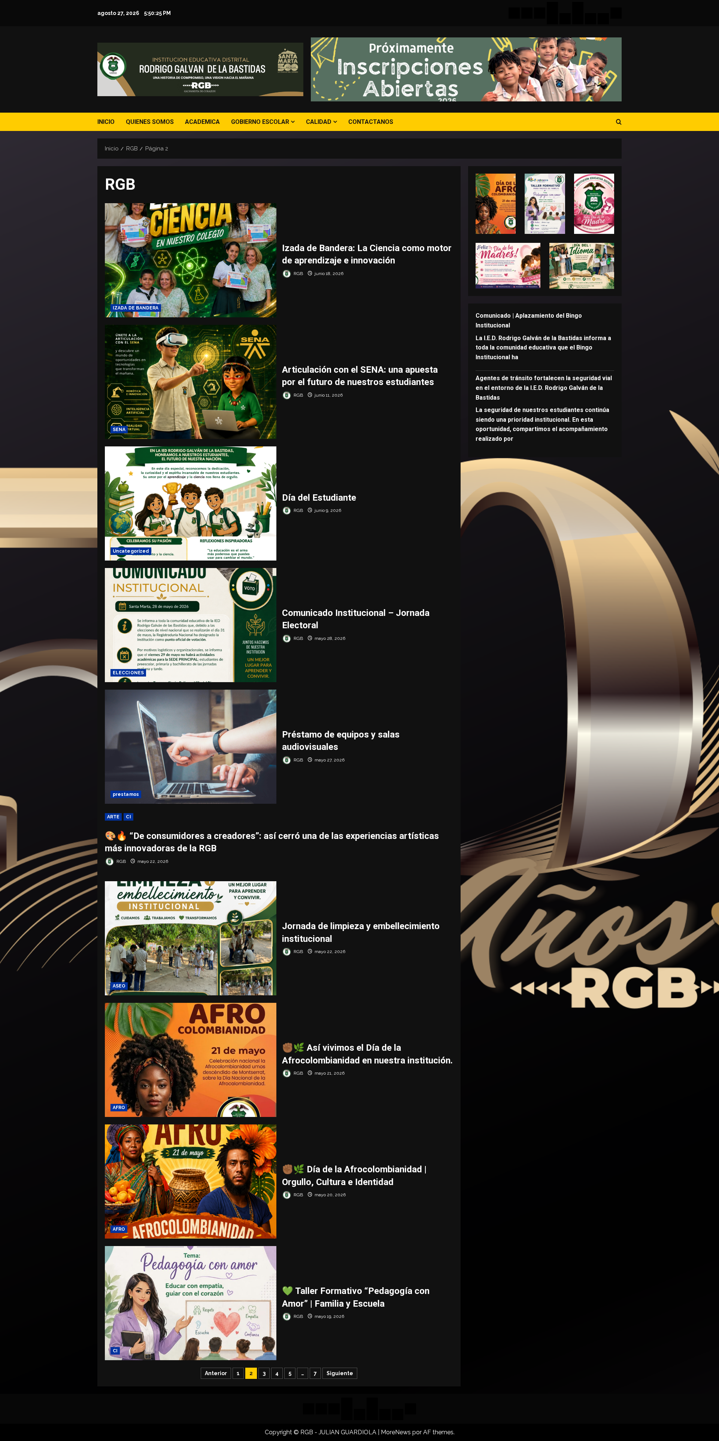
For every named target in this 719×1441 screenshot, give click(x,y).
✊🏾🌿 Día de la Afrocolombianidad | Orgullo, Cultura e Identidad (190, 1181)
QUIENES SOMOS (150, 121)
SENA (119, 429)
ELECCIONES (128, 672)
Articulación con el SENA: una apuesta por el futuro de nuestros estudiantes (190, 382)
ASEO (119, 986)
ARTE (113, 816)
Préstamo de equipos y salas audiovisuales (190, 747)
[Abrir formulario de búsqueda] (619, 122)
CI (128, 816)
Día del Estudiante (190, 503)
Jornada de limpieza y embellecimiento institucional (190, 938)
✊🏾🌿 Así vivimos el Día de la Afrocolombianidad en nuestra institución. (190, 1060)
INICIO (106, 121)
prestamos (126, 794)
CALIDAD (318, 121)
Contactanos (370, 121)
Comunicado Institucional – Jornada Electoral (190, 625)
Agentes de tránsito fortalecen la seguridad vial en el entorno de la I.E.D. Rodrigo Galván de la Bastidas (544, 388)
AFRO (119, 1107)
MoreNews (396, 1432)
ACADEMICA (202, 121)
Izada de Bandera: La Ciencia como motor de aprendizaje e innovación (190, 260)
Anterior (216, 1373)
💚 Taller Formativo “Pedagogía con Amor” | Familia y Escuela (190, 1303)
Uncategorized (131, 551)
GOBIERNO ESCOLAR (260, 121)
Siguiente (340, 1373)
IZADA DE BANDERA (136, 308)
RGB (297, 273)
